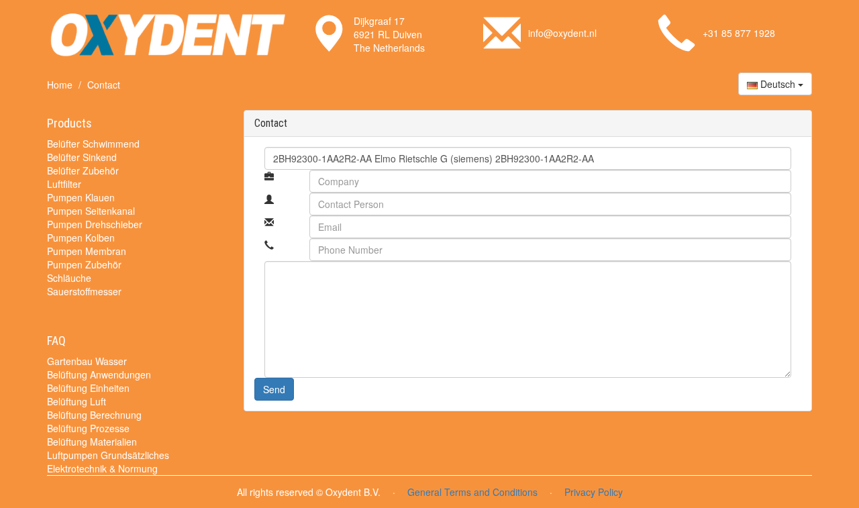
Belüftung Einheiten (88, 388)
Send (274, 389)
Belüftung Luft (76, 401)
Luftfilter (64, 184)
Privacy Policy (593, 492)
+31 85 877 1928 (739, 33)
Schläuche (69, 278)
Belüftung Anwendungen (99, 374)
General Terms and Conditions (472, 492)
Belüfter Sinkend (82, 157)
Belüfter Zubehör (83, 170)
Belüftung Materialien (92, 441)
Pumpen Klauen (81, 197)
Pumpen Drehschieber (94, 224)
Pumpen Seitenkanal (91, 210)
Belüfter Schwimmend (93, 143)
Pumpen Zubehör (84, 264)
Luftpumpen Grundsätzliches (108, 455)
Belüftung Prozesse (88, 428)
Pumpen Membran (86, 251)
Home (59, 84)
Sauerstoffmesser (84, 291)
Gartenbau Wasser (87, 361)
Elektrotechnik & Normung (102, 468)
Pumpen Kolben (81, 237)
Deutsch (778, 84)
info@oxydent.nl (562, 33)
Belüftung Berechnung (94, 414)
